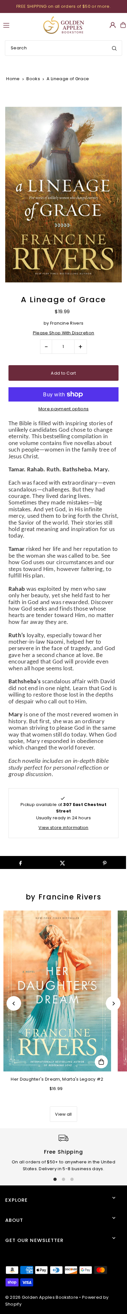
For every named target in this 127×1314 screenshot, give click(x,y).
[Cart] (123, 25)
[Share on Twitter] (62, 862)
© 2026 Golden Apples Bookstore (41, 1297)
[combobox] (63, 48)
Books (33, 79)
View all (63, 1114)
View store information (63, 827)
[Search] (114, 48)
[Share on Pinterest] (105, 862)
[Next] (113, 1003)
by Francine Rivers (64, 897)
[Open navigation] (20, 24)
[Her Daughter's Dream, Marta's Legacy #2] (57, 991)
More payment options (63, 409)
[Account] (113, 25)
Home (13, 79)
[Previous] (14, 1003)
